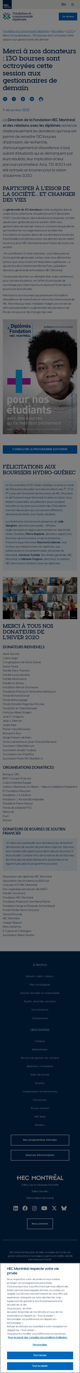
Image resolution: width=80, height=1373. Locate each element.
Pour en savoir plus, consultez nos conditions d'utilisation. (37, 1337)
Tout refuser (40, 1355)
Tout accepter (40, 1366)
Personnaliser (40, 1345)
